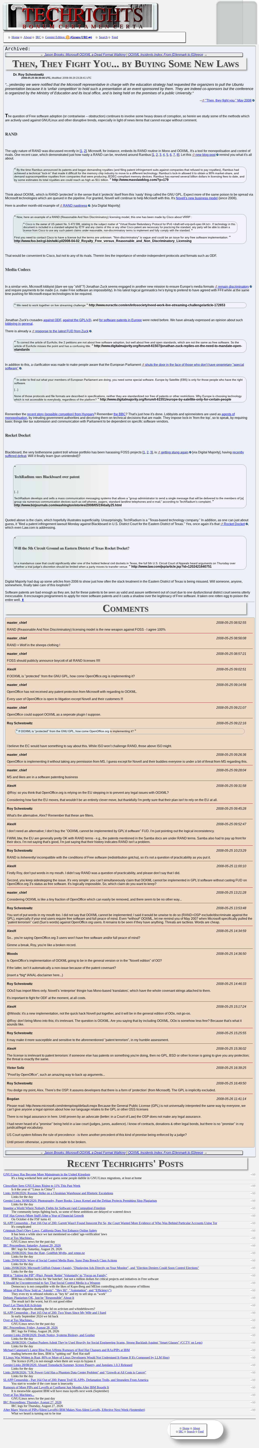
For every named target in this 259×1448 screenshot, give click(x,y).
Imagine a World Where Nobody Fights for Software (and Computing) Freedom (54, 1208)
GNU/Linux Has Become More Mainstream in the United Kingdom (46, 1174)
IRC (38, 37)
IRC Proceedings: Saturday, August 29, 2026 (32, 1245)
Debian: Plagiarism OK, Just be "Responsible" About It (38, 1297)
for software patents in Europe (120, 320)
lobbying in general (19, 323)
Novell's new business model (197, 198)
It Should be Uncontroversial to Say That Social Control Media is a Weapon (51, 1282)
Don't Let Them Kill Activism (22, 1305)
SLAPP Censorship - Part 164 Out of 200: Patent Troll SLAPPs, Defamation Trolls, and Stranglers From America (75, 1380)
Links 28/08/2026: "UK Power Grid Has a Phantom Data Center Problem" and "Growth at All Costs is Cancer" (74, 1372)
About (27, 37)
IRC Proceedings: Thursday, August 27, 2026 (32, 1402)
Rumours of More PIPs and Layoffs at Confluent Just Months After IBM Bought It (56, 1387)
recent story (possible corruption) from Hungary (60, 414)
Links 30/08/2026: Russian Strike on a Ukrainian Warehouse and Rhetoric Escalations (58, 1193)
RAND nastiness (75, 205)
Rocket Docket (234, 524)
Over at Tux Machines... (18, 1238)
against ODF (52, 320)
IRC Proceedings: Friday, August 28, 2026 (30, 1327)
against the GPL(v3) (77, 320)
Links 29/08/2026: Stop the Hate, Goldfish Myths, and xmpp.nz (44, 1253)
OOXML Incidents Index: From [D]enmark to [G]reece (165, 54)
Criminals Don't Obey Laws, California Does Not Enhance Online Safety (50, 1230)
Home (15, 37)
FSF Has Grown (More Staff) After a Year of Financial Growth (43, 1215)
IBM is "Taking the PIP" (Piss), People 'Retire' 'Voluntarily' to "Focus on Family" (55, 1275)
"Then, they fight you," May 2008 (228, 100)
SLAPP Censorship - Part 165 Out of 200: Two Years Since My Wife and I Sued (54, 1312)
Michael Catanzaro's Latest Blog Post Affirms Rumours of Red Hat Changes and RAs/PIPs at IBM (66, 1350)
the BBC (120, 414)
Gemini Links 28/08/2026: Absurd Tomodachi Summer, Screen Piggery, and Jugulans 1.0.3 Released (67, 1365)
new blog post (205, 154)
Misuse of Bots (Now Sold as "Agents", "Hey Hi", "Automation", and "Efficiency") (57, 1290)
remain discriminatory (233, 286)
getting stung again (174, 452)
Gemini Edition (55, 37)
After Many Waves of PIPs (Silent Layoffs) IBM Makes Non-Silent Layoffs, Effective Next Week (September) (74, 1409)
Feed (115, 37)
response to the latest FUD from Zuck (61, 331)
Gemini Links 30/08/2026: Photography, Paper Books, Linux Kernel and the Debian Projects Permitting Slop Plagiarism (80, 1200)
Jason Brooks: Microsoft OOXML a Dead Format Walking (85, 54)
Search (103, 37)
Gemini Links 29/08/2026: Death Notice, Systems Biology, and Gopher (49, 1335)
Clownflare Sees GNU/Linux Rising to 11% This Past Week (41, 1185)
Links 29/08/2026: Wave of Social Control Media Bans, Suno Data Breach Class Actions (60, 1260)
